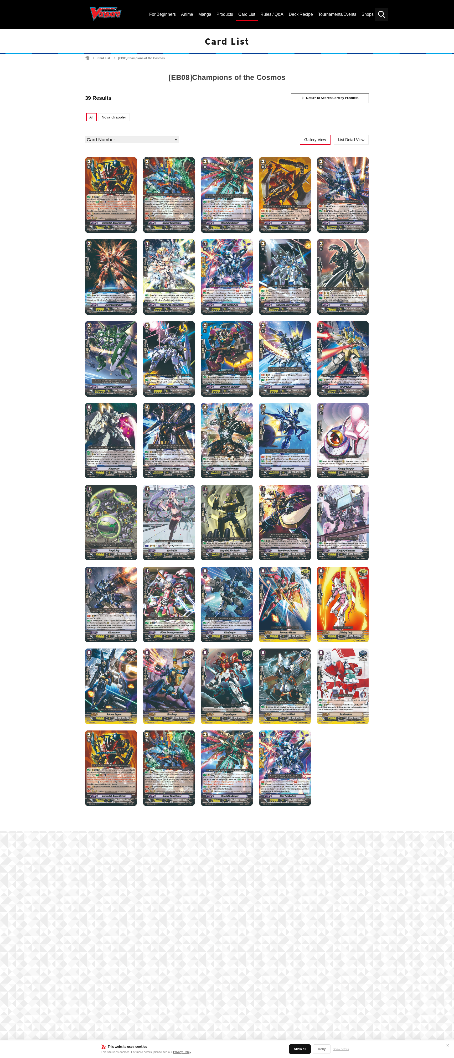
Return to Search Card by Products (332, 98)
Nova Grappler (114, 117)
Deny (322, 1049)
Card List (103, 58)
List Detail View (351, 139)
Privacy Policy (182, 1052)
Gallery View (315, 139)
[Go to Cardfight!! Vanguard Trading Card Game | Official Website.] (87, 58)
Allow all (300, 1049)
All (91, 117)
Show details (341, 1049)
